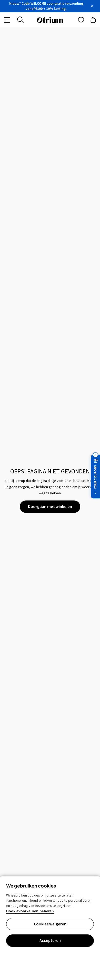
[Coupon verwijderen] (95, 454)
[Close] (92, 6)
